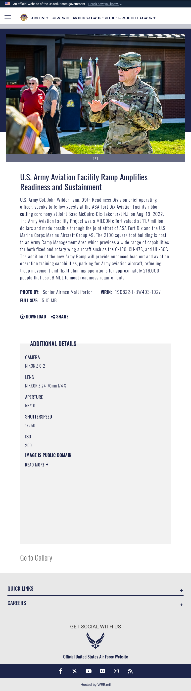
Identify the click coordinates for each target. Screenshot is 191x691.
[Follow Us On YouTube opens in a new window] (88, 671)
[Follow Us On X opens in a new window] (74, 671)
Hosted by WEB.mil (96, 685)
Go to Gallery (36, 557)
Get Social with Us (95, 627)
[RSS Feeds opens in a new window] (130, 671)
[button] (105, 3)
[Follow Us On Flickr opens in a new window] (102, 671)
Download (35, 316)
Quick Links (20, 588)
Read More (35, 465)
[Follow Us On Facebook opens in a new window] (60, 671)
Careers (16, 603)
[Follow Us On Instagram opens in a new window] (116, 671)
